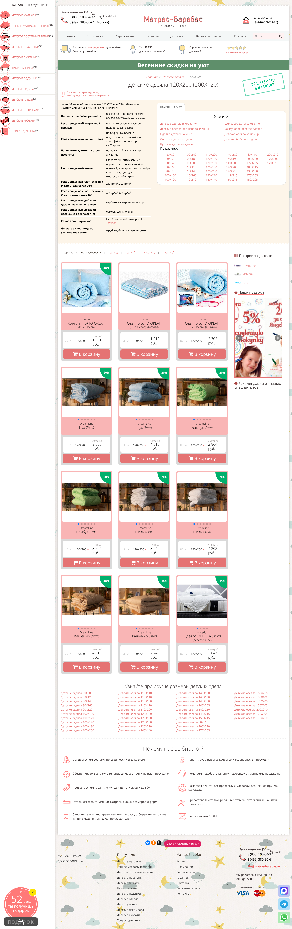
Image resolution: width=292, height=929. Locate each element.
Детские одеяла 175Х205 (251, 701)
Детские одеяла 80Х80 (76, 693)
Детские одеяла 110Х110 (135, 693)
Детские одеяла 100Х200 (77, 730)
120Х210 (211, 175)
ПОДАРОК (21, 922)
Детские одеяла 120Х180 (135, 722)
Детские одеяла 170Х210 (251, 718)
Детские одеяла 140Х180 (193, 693)
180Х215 (252, 167)
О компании (94, 36)
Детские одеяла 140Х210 (193, 709)
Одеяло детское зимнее (176, 134)
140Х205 (231, 167)
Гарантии (153, 36)
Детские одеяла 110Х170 (135, 705)
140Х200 (111, 223)
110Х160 (190, 175)
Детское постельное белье (32, 36)
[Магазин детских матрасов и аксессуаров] (173, 19)
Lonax (246, 282)
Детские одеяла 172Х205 (193, 730)
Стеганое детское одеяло (177, 139)
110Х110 (190, 167)
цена (112, 252)
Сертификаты (125, 36)
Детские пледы (23, 99)
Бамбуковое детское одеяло (243, 129)
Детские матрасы (26, 15)
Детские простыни (26, 47)
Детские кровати (25, 120)
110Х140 (190, 171)
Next (278, 338)
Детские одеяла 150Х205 (251, 705)
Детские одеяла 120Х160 (135, 718)
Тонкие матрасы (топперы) (32, 26)
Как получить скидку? (183, 844)
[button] (78, 419)
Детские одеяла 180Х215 (251, 693)
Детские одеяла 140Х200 (193, 701)
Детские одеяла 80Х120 (76, 697)
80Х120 (170, 159)
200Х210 (272, 154)
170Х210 (272, 163)
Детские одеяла (24, 89)
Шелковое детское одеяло (242, 123)
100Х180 (190, 159)
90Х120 (170, 171)
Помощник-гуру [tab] (171, 106)
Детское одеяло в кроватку (178, 123)
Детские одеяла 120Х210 (135, 726)
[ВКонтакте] (147, 842)
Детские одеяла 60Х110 (192, 722)
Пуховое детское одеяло (176, 144)
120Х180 (211, 167)
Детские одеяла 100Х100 (77, 714)
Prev (239, 338)
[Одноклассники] (153, 842)
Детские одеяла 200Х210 (251, 709)
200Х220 (252, 159)
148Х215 (231, 175)
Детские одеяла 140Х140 (135, 730)
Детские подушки (26, 78)
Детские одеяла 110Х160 (135, 701)
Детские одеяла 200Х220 (193, 726)
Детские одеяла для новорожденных (185, 129)
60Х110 (252, 154)
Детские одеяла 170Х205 (251, 714)
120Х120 (211, 159)
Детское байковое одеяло (241, 139)
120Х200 (211, 171)
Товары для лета (24, 131)
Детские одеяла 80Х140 (76, 701)
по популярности (91, 252)
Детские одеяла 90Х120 (76, 709)
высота (147, 252)
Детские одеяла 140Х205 (193, 705)
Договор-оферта (70, 861)
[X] (159, 842)
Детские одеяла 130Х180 (251, 697)
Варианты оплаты (208, 36)
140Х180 (231, 154)
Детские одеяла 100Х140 (77, 722)
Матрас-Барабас (70, 856)
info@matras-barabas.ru (263, 866)
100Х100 (170, 175)
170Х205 (272, 159)
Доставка (176, 36)
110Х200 (211, 154)
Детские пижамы (25, 57)
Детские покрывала (27, 110)
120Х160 (211, 163)
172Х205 (252, 163)
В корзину (89, 354)
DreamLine (249, 266)
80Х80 (170, 154)
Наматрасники (24, 68)
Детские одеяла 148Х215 (193, 714)
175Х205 (252, 175)
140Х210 (231, 171)
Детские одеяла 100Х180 (77, 726)
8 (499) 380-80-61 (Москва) (89, 22)
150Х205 (252, 179)
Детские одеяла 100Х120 (77, 718)
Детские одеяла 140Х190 (193, 697)
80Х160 (170, 167)
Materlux (247, 274)
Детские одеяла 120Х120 (135, 714)
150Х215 (231, 179)
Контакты (240, 36)
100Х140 (190, 154)
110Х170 (190, 179)
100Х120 (170, 179)
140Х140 (211, 179)
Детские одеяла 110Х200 (135, 709)
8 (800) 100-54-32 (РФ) (86, 17)
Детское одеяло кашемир (241, 134)
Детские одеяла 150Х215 (193, 718)
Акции (71, 36)
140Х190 (231, 159)
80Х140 (170, 163)
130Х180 (252, 171)
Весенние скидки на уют (173, 65)
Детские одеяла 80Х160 (76, 705)
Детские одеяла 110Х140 (135, 697)
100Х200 (190, 163)
